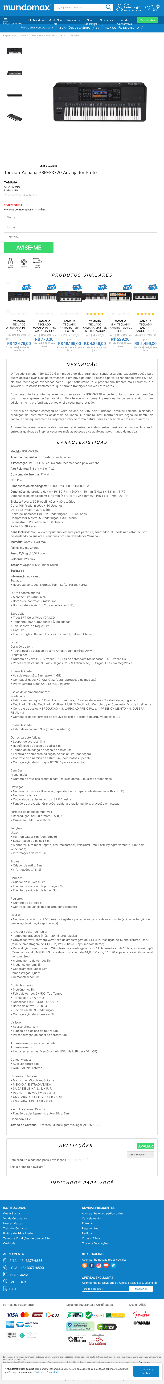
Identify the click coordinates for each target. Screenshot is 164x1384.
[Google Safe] (96, 1316)
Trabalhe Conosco (15, 1228)
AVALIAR (145, 1146)
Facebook (17, 1282)
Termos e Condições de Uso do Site (26, 1238)
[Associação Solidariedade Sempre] (98, 1340)
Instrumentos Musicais (43, 35)
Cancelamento (91, 1218)
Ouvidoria (9, 1243)
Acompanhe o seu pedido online (102, 1213)
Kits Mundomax (37, 20)
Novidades (106, 20)
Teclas (62, 35)
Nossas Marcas (13, 1223)
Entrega (87, 1223)
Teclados (74, 35)
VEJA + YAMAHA (48, 166)
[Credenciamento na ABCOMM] (116, 1316)
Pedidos (87, 1233)
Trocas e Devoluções (95, 1243)
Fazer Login (132, 7)
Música (24, 35)
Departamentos (12, 23)
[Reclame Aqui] (81, 1327)
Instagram (18, 1275)
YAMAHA (10, 182)
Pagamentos (90, 1228)
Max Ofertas (147, 20)
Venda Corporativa (15, 1218)
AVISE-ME (28, 247)
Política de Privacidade (18, 1233)
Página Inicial (9, 35)
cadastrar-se (134, 10)
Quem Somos (11, 1213)
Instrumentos (72, 20)
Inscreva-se (141, 1289)
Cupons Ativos (91, 1238)
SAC (12, 1289)
